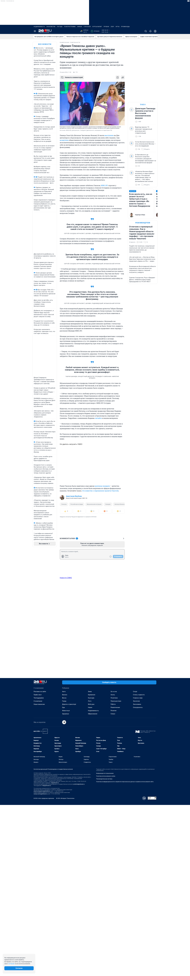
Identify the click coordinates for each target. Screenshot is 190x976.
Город (64, 701)
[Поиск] (145, 31)
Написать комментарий (74, 77)
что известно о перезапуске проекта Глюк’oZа (100, 491)
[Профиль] (155, 31)
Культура (91, 698)
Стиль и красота (138, 695)
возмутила (64, 140)
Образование (92, 714)
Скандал (108, 504)
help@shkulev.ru (46, 785)
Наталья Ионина (119, 504)
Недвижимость (39, 26)
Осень (113, 695)
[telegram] (64, 722)
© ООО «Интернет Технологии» (65, 798)
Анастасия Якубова (74, 496)
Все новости (44, 44)
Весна (64, 698)
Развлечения (115, 707)
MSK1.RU (104, 185)
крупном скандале (102, 486)
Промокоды (125, 26)
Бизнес (64, 695)
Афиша (79, 26)
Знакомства (51, 26)
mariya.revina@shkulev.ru (40, 794)
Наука (90, 707)
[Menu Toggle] (34, 31)
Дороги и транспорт (69, 704)
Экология (136, 701)
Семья (113, 714)
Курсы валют (97, 26)
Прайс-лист (38, 695)
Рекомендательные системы (104, 779)
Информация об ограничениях (105, 773)
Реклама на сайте (40, 691)
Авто (64, 691)
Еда (63, 707)
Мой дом (91, 704)
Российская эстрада (76, 504)
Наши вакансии (39, 704)
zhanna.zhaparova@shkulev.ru (42, 791)
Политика (114, 698)
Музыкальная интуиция (94, 504)
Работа (113, 704)
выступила (109, 135)
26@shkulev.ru (55, 782)
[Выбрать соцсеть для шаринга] (123, 77)
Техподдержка (39, 698)
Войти (66, 557)
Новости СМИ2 (66, 578)
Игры (117, 26)
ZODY (112, 26)
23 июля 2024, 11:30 (65, 72)
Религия (113, 710)
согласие (11, 964)
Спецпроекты (138, 707)
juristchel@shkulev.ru (79, 784)
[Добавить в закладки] (118, 77)
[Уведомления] (150, 31)
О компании (38, 701)
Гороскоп (87, 26)
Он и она (114, 691)
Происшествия (116, 701)
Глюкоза (63, 504)
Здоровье (65, 714)
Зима (90, 691)
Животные (66, 710)
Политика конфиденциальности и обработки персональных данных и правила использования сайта (124, 781)
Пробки (106, 26)
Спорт (135, 691)
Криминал (91, 695)
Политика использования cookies (105, 776)
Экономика (137, 704)
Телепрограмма (70, 26)
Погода (59, 26)
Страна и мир (137, 698)
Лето (89, 701)
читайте (98, 418)
